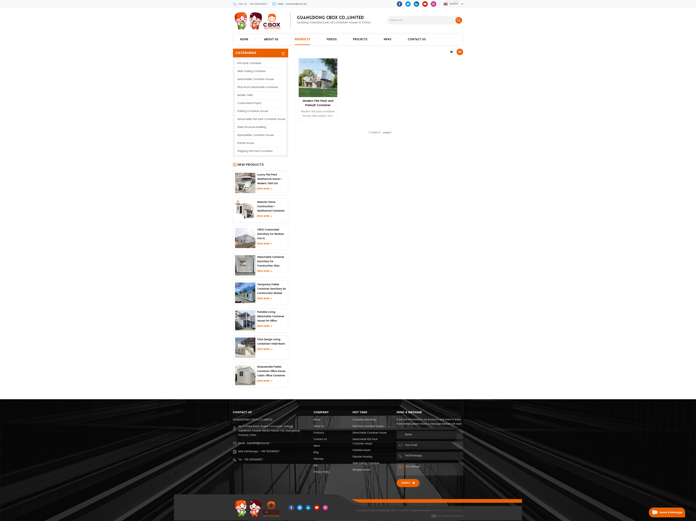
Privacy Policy (322, 472)
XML (316, 465)
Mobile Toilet (245, 95)
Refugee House (361, 470)
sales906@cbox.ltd (258, 443)
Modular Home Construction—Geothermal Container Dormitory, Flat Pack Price (271, 206)
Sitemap (319, 459)
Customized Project (249, 103)
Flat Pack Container (249, 63)
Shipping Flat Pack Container (255, 151)
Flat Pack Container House (368, 426)
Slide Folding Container (251, 71)
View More (263, 189)
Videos (331, 39)
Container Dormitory (364, 420)
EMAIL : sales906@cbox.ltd (292, 4)
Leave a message (670, 512)
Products (302, 39)
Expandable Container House (255, 135)
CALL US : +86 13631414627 (252, 4)
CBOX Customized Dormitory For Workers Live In (270, 234)
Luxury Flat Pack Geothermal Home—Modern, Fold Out (269, 179)
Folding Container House (252, 111)
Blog (316, 452)
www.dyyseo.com (453, 510)
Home (244, 39)
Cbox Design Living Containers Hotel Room (271, 342)
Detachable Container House (255, 79)
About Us (271, 39)
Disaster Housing (362, 457)
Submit (405, 483)
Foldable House (361, 450)
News (388, 39)
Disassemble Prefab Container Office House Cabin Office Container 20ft (271, 371)
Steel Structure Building (251, 127)
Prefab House (245, 143)
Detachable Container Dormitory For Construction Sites (270, 261)
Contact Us (417, 39)
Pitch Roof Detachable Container (257, 87)
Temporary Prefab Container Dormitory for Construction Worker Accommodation (271, 289)
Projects (360, 39)
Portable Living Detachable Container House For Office (270, 316)
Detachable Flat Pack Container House (261, 119)
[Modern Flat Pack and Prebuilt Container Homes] (318, 77)
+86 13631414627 (269, 451)
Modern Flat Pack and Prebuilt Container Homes (318, 105)
